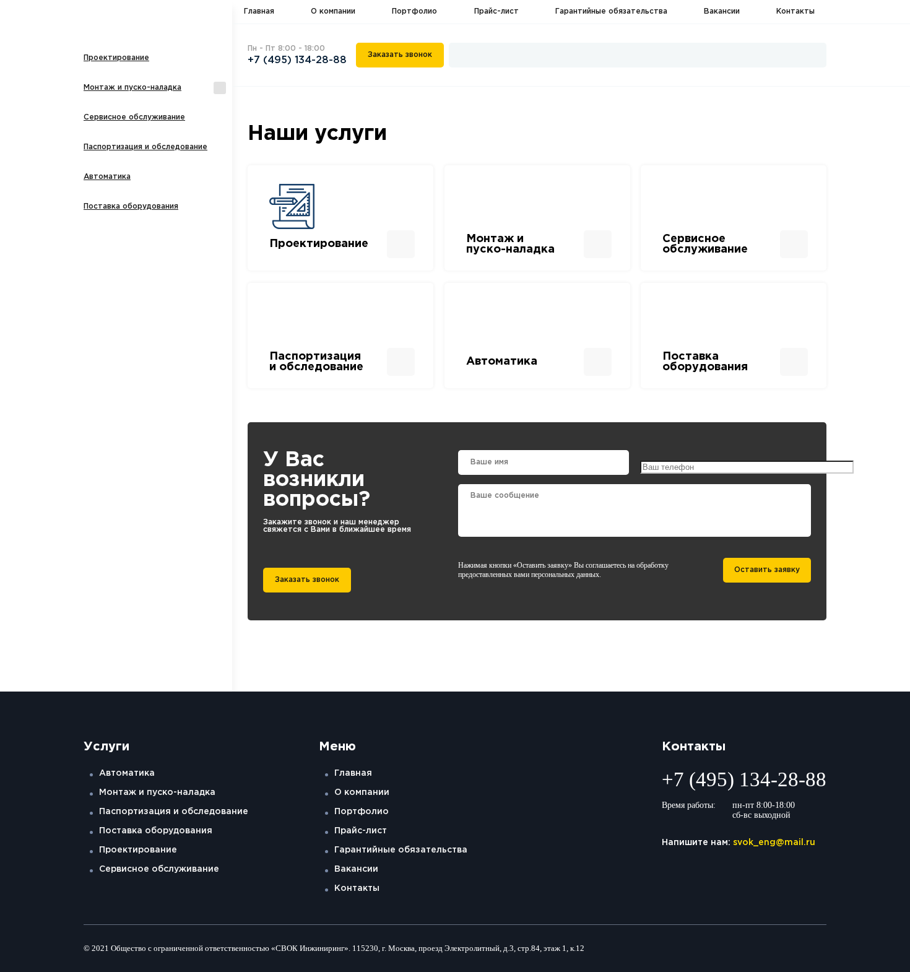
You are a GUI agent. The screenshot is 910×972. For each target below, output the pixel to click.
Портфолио (414, 11)
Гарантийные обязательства (611, 11)
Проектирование (116, 57)
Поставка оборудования (131, 206)
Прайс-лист (496, 11)
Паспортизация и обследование (145, 147)
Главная (259, 11)
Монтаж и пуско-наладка (132, 87)
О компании (333, 11)
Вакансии (722, 11)
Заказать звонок (400, 54)
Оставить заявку (767, 569)
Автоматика (107, 176)
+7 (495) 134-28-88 (297, 60)
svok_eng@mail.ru (774, 842)
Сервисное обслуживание (134, 117)
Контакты (795, 11)
